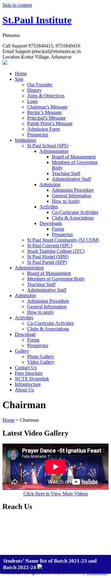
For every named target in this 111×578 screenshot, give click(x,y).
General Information (71, 195)
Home (21, 73)
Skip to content (17, 5)
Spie (19, 79)
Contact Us (26, 367)
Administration (53, 151)
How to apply (40, 312)
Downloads (50, 223)
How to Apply (66, 201)
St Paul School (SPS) (47, 145)
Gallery (22, 351)
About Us (24, 389)
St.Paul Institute (37, 20)
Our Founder (39, 84)
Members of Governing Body (56, 278)
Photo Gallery (40, 356)
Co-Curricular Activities (75, 212)
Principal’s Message (46, 118)
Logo (32, 101)
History (34, 90)
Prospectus (37, 134)
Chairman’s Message (47, 106)
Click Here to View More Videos (55, 493)
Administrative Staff (71, 179)
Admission (49, 184)
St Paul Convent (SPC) (49, 245)
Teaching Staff (66, 173)
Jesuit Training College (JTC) (55, 251)
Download (25, 334)
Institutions (25, 140)
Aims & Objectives (45, 95)
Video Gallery (41, 362)
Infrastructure (28, 384)
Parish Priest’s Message (49, 123)
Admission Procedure (73, 190)
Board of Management (74, 156)
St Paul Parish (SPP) (47, 262)
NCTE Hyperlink (32, 378)
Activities (48, 206)
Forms (58, 229)
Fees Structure (29, 373)
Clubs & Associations (73, 217)
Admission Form (43, 129)
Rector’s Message (44, 112)
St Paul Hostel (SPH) (47, 256)
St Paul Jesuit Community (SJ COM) (63, 240)
